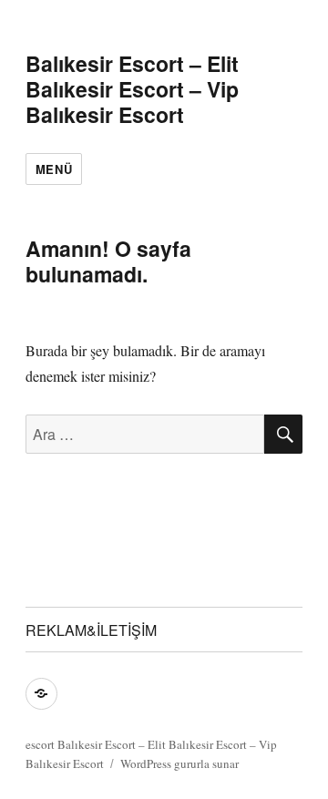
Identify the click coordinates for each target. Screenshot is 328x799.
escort (40, 744)
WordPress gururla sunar (179, 763)
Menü (54, 169)
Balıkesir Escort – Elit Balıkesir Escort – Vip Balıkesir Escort (132, 88)
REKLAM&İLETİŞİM (91, 630)
